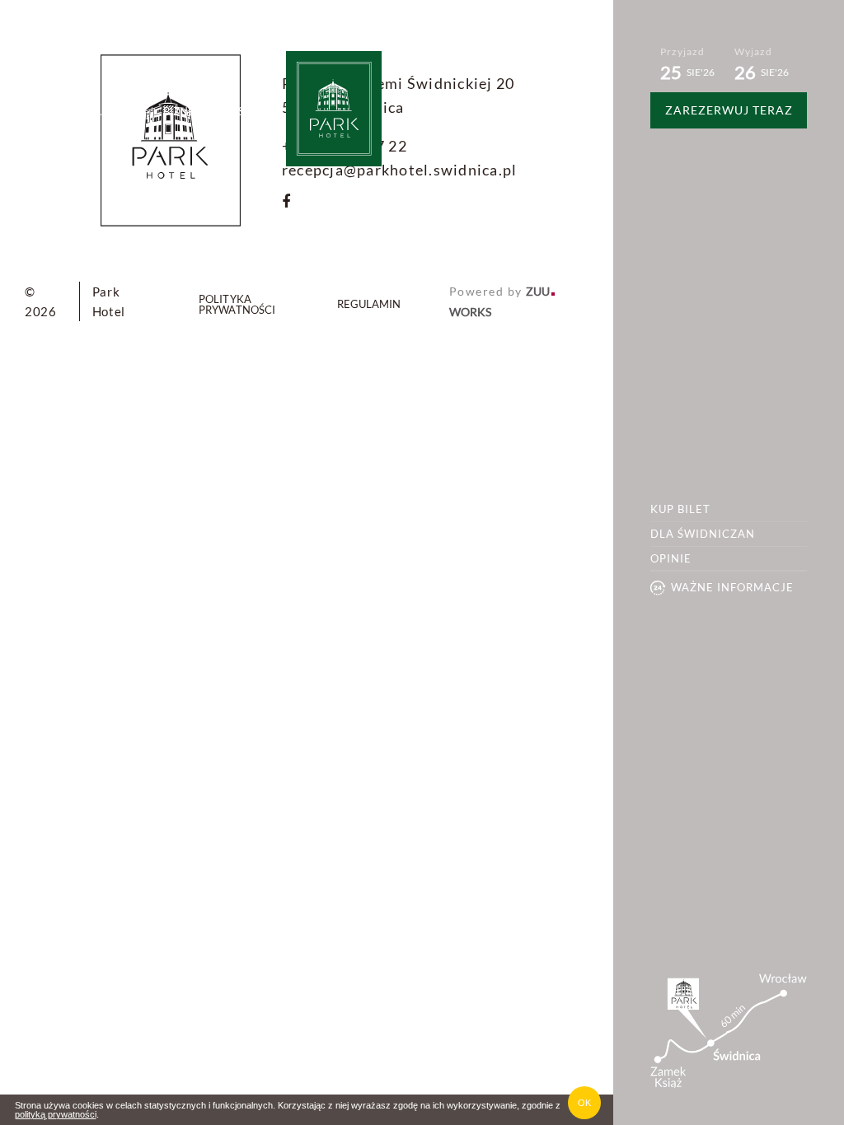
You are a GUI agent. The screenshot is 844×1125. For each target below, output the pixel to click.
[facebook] (286, 201)
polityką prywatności (55, 1114)
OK (584, 1103)
